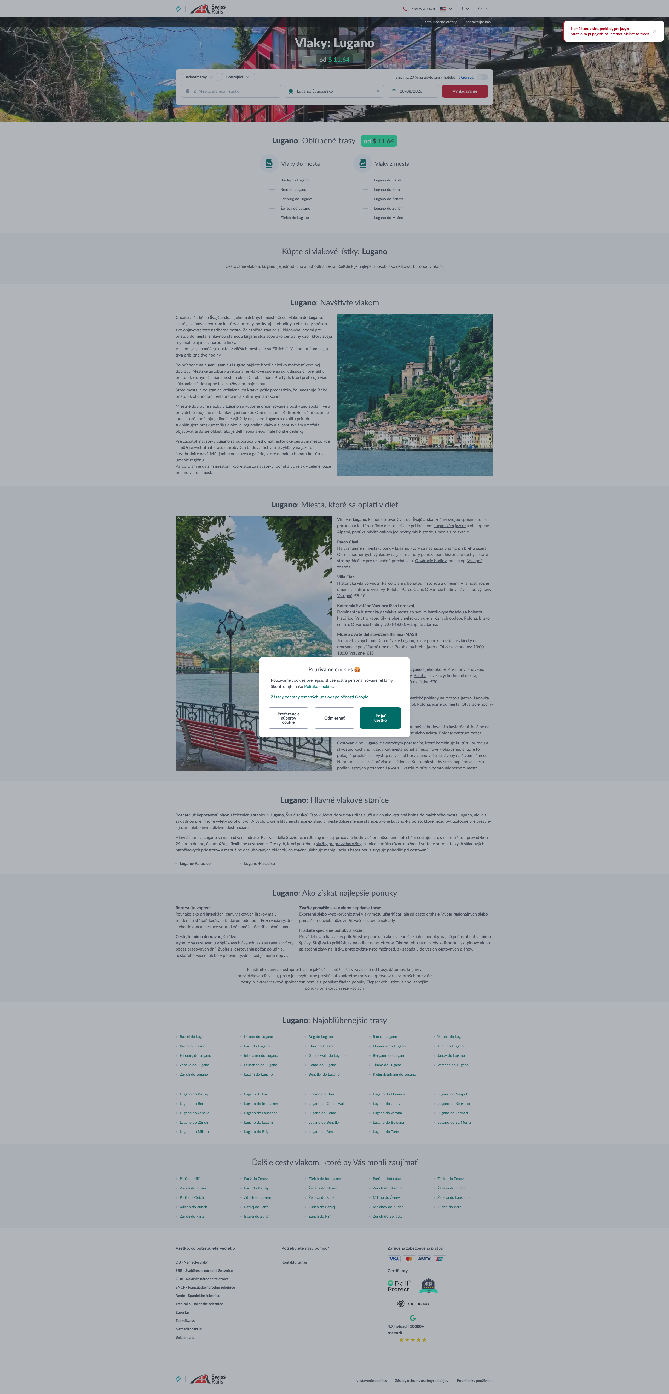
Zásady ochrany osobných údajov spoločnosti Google (319, 696)
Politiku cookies (318, 686)
